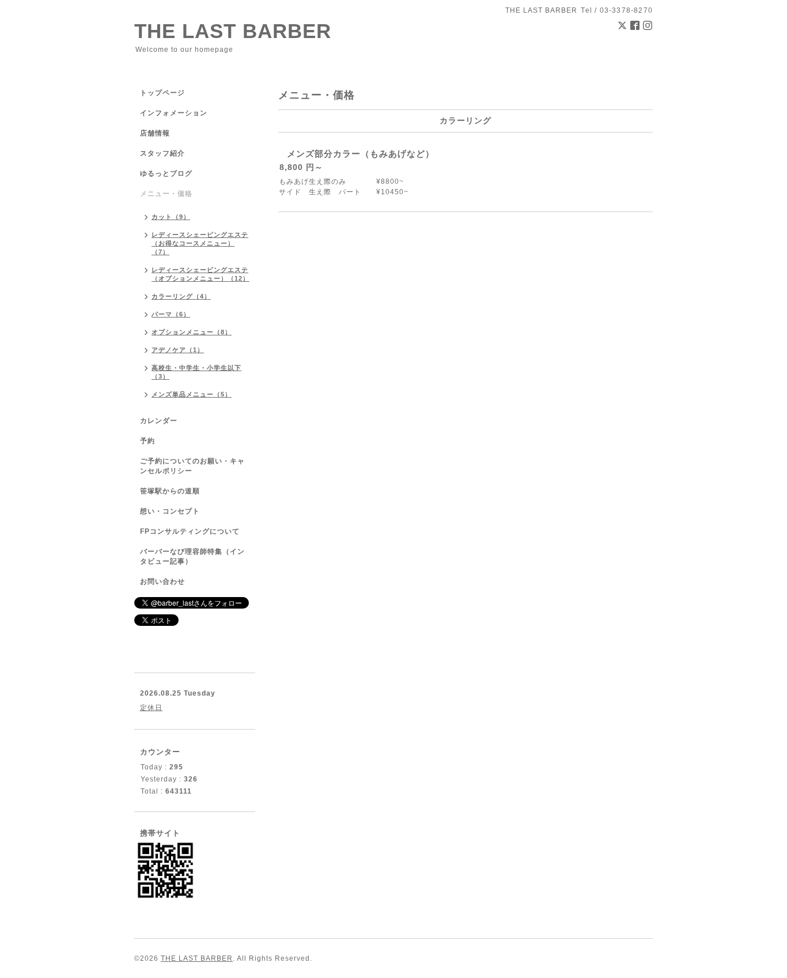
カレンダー (158, 421)
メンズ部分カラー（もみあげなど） (360, 153)
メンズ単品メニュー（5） (192, 394)
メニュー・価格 (166, 194)
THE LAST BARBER (232, 31)
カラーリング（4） (181, 296)
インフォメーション (173, 113)
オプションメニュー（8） (192, 331)
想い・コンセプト (170, 511)
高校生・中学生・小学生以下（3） (196, 372)
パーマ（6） (171, 314)
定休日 (151, 708)
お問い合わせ (162, 581)
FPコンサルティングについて (190, 531)
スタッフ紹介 (162, 153)
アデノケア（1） (178, 349)
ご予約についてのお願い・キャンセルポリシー (192, 466)
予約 (147, 441)
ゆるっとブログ (166, 173)
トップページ (162, 93)
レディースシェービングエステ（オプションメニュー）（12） (200, 274)
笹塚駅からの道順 (170, 491)
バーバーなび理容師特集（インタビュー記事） (192, 556)
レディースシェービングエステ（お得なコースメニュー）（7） (200, 243)
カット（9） (171, 216)
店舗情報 (155, 133)
